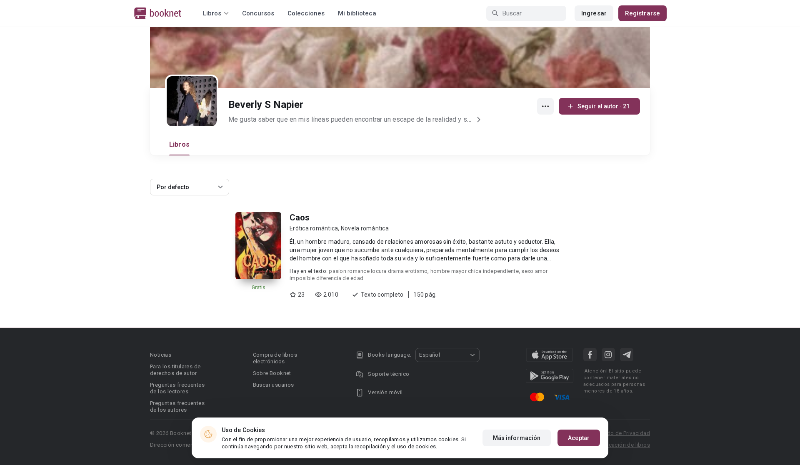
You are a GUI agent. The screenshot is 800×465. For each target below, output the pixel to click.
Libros (179, 144)
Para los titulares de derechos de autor (175, 369)
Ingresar (594, 13)
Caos (300, 217)
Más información (517, 438)
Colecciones (306, 13)
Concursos (258, 13)
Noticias (160, 355)
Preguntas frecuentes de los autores (177, 406)
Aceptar (579, 438)
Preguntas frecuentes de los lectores (177, 388)
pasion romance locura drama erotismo (378, 271)
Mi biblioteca (357, 13)
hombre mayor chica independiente (474, 271)
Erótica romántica (314, 228)
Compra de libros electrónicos (275, 358)
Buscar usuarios (273, 385)
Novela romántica (365, 228)
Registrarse (642, 13)
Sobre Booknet (272, 373)
